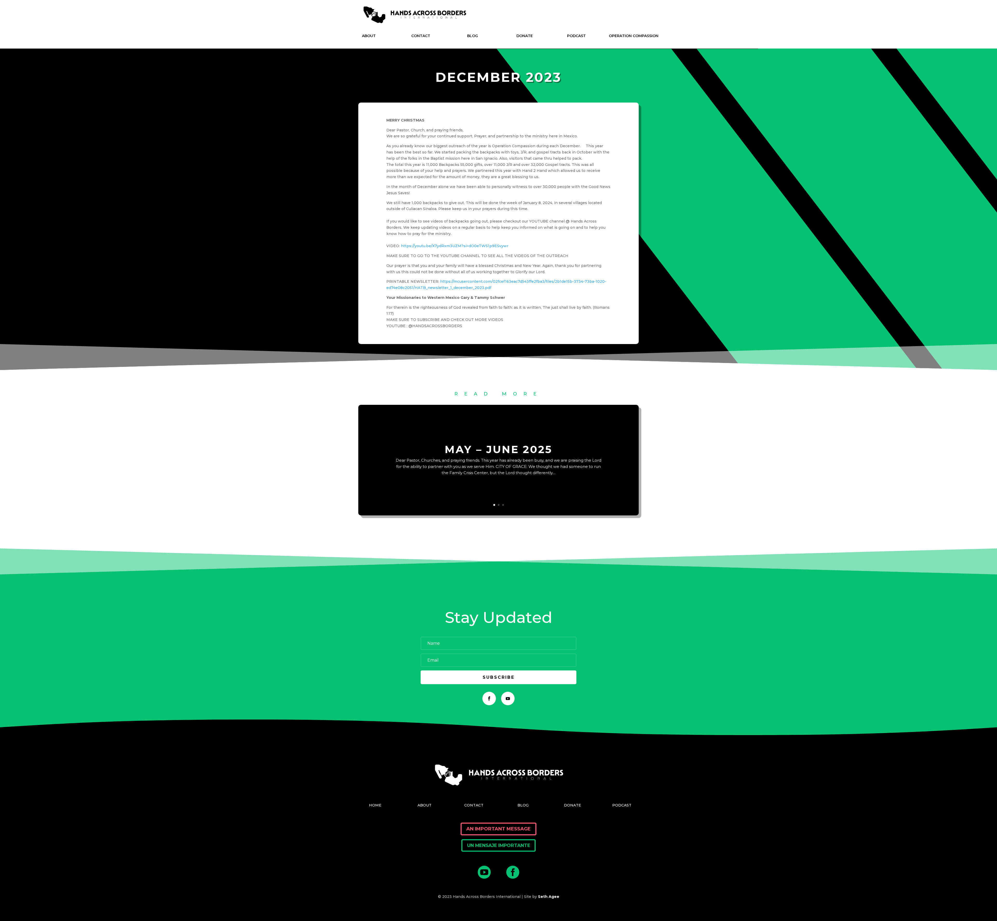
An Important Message (498, 829)
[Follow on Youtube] (508, 698)
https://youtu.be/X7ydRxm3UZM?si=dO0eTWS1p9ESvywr (454, 246)
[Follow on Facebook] (489, 698)
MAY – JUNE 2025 (498, 449)
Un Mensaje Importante (498, 845)
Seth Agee (548, 896)
